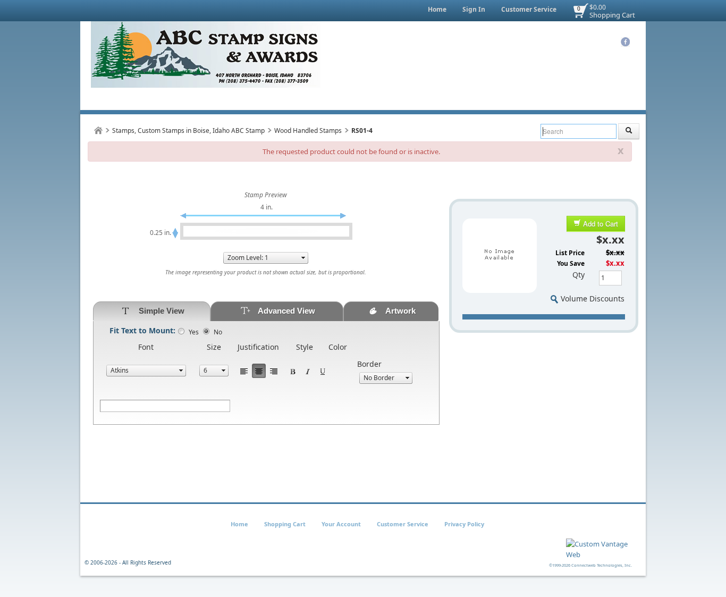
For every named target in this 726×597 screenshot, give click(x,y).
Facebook (625, 42)
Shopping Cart (612, 15)
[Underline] (323, 371)
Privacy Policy (464, 524)
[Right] (274, 371)
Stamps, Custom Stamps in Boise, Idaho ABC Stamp (188, 130)
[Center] (259, 371)
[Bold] (293, 371)
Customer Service (528, 9)
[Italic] (308, 371)
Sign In (473, 9)
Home (437, 9)
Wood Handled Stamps (308, 130)
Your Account (341, 524)
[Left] (244, 371)
